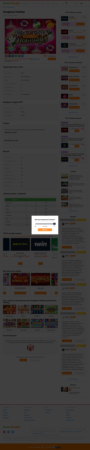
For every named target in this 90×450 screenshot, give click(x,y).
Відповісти (45, 229)
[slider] (54, 224)
